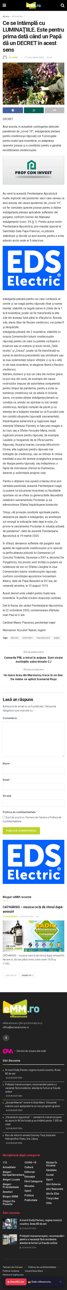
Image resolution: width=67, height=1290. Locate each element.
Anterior (11, 975)
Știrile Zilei (52, 1193)
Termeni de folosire (13, 1267)
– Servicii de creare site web (29, 1051)
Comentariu (10, 718)
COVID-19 (30, 1162)
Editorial (29, 1171)
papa (56, 638)
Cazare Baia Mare (34, 1271)
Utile (49, 1203)
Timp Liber (52, 1198)
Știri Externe (53, 1184)
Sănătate (51, 1170)
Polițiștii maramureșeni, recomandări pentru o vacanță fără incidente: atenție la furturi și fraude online (32, 1088)
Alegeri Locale (11, 1179)
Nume (7, 763)
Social (50, 1174)
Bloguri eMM (10, 1196)
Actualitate (17, 16)
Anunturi (8, 1191)
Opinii (27, 1190)
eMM (15, 57)
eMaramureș (11, 917)
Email (7, 779)
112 (5, 1162)
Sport (49, 1179)
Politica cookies (11, 1271)
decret (14, 638)
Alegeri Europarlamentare (13, 1173)
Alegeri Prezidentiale (11, 1186)
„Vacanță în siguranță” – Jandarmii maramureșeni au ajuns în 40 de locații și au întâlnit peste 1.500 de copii (33, 1121)
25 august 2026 (15, 1078)
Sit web (7, 795)
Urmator (26, 975)
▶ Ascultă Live (16, 1281)
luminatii (28, 638)
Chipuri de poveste (9, 1203)
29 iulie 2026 (27, 917)
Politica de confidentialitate (20, 812)
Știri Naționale (54, 1188)
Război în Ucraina (51, 1164)
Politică (29, 1195)
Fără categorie (33, 1181)
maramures (43, 638)
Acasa (6, 16)
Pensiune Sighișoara (13, 1274)
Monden (29, 1186)
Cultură (28, 1167)
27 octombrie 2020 (34, 57)
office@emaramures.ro (16, 1027)
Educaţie (29, 1176)
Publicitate (30, 1200)
